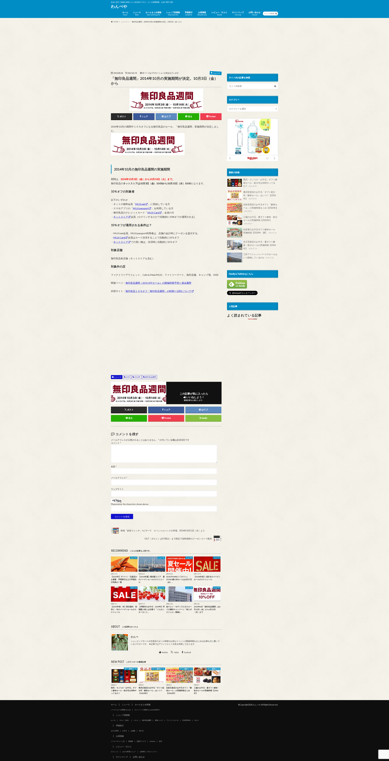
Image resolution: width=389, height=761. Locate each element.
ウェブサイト (117, 489)
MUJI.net (140, 204)
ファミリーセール (172, 720)
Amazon (152, 741)
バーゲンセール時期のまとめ (121, 710)
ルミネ (113, 720)
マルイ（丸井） (124, 720)
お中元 (124, 731)
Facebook (187, 652)
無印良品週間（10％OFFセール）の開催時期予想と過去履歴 (158, 282)
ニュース (137, 13)
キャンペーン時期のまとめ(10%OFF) (147, 710)
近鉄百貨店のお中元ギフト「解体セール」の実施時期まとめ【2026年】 (260, 207)
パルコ (136, 720)
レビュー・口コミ (219, 13)
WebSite (165, 652)
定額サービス (141, 741)
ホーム (125, 13)
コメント (116, 443)
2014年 (137, 377)
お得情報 (202, 13)
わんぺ (134, 636)
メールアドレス (119, 478)
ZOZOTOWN (186, 720)
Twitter (176, 652)
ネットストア (120, 216)
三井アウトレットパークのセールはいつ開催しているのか (260, 256)
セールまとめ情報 (153, 13)
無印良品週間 (150, 377)
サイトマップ (238, 13)
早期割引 (189, 13)
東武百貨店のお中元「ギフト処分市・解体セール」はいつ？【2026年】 (259, 195)
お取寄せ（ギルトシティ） (149, 751)
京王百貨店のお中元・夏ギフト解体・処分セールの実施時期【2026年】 (259, 245)
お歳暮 (133, 731)
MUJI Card (153, 212)
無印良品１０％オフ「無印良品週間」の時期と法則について (158, 291)
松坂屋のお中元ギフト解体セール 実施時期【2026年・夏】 (260, 231)
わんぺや (119, 6)
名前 (114, 466)
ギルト (196, 720)
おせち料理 (115, 731)
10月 (128, 377)
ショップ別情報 (173, 13)
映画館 (130, 741)
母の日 (141, 731)
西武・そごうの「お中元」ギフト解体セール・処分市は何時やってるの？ (260, 182)
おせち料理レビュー (129, 751)
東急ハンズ (159, 720)
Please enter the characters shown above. (130, 504)
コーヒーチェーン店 (118, 741)
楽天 (160, 741)
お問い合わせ (254, 13)
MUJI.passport (141, 208)
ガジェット (115, 751)
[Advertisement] (194, 47)
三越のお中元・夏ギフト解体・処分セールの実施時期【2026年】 (260, 220)
